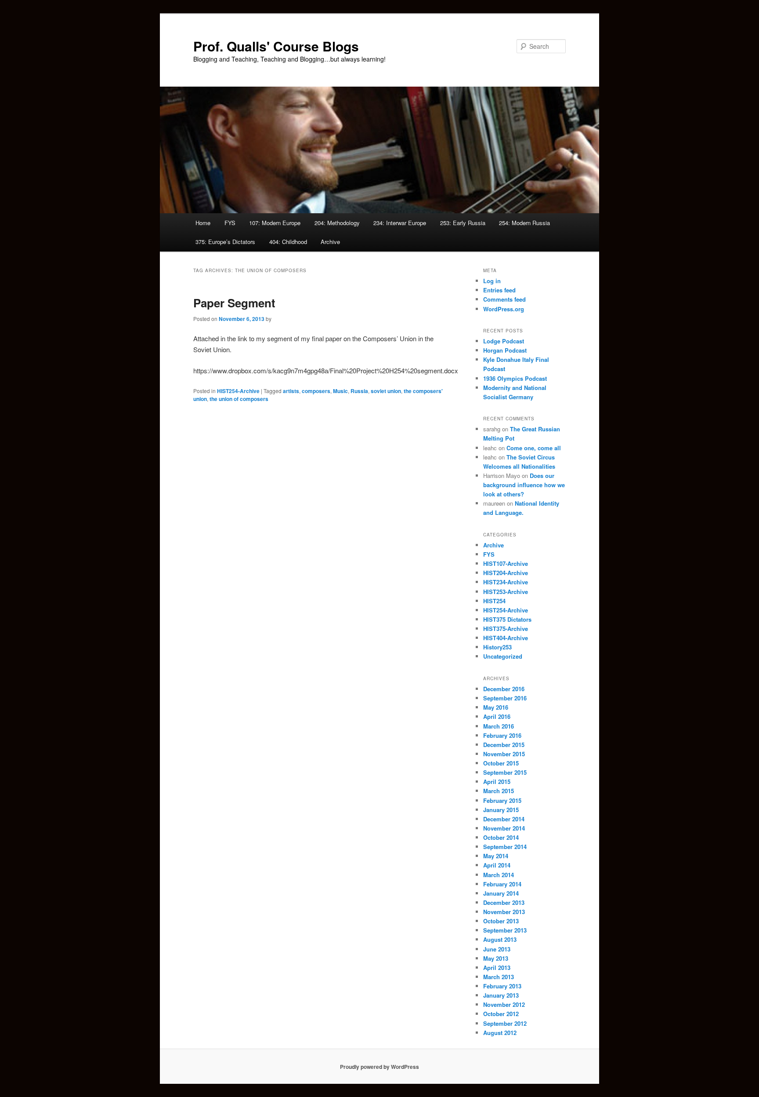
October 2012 (501, 1014)
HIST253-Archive (505, 591)
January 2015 (501, 809)
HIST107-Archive (505, 563)
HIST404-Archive (505, 638)
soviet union (386, 391)
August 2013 (500, 939)
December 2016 (503, 689)
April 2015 (496, 781)
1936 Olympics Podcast (515, 378)
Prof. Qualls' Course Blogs (276, 45)
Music (340, 391)
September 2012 (505, 1023)
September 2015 (505, 772)
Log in (492, 281)
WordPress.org (503, 309)
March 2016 (498, 726)
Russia (359, 391)
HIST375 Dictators (507, 619)
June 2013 (496, 949)
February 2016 (502, 735)
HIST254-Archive (238, 391)
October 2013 (501, 921)
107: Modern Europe (274, 223)
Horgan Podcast (505, 350)
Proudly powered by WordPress (379, 1067)
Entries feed (499, 290)
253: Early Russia (462, 223)
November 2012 (504, 1004)
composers (316, 391)
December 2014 (503, 819)
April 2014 (496, 865)
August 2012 (500, 1032)
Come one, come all (533, 448)
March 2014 (498, 875)
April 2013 (496, 967)
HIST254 (494, 601)
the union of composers (239, 399)
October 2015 (501, 763)
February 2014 (502, 884)
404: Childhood (288, 241)
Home (202, 223)
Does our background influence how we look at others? (524, 484)
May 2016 (495, 707)
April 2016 (496, 716)
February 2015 (502, 800)
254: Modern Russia (524, 223)
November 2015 (504, 754)
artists (291, 391)
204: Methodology (337, 223)
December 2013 (503, 902)
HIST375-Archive (505, 628)
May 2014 (495, 856)
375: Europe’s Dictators (225, 241)
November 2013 (504, 911)
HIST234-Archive (505, 582)
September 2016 (505, 698)
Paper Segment (234, 303)
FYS (229, 223)
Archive (330, 241)
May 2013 (495, 958)
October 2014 (501, 837)
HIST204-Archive (505, 573)
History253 (497, 647)
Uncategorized (502, 656)
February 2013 (502, 986)
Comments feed (504, 299)
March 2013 (498, 977)
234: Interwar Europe (399, 223)
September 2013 (505, 930)
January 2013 (501, 995)
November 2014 (504, 828)
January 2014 (501, 893)
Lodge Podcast (503, 341)
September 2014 (505, 846)
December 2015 (503, 744)
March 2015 (498, 791)
